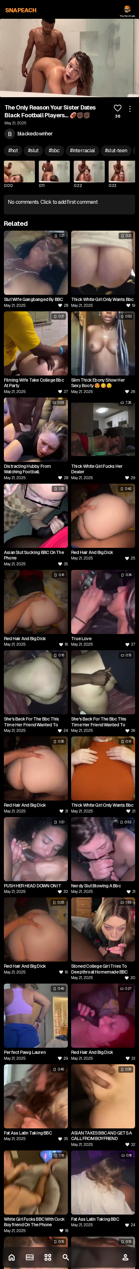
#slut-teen (116, 150)
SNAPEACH (21, 10)
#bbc (54, 150)
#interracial (82, 150)
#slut (33, 150)
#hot (13, 150)
